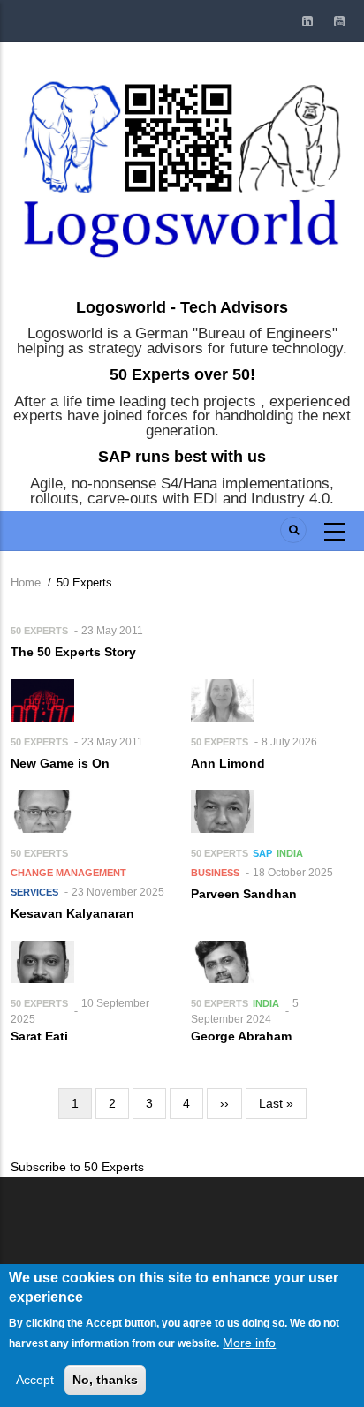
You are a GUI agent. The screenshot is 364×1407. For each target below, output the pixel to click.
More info (249, 1342)
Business (215, 872)
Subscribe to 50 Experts (77, 1167)
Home (26, 582)
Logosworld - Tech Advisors (182, 307)
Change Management (68, 872)
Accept (35, 1380)
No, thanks (105, 1380)
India (290, 853)
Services (34, 892)
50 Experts (39, 630)
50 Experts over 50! (182, 374)
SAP (262, 853)
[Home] (182, 165)
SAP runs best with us (182, 456)
